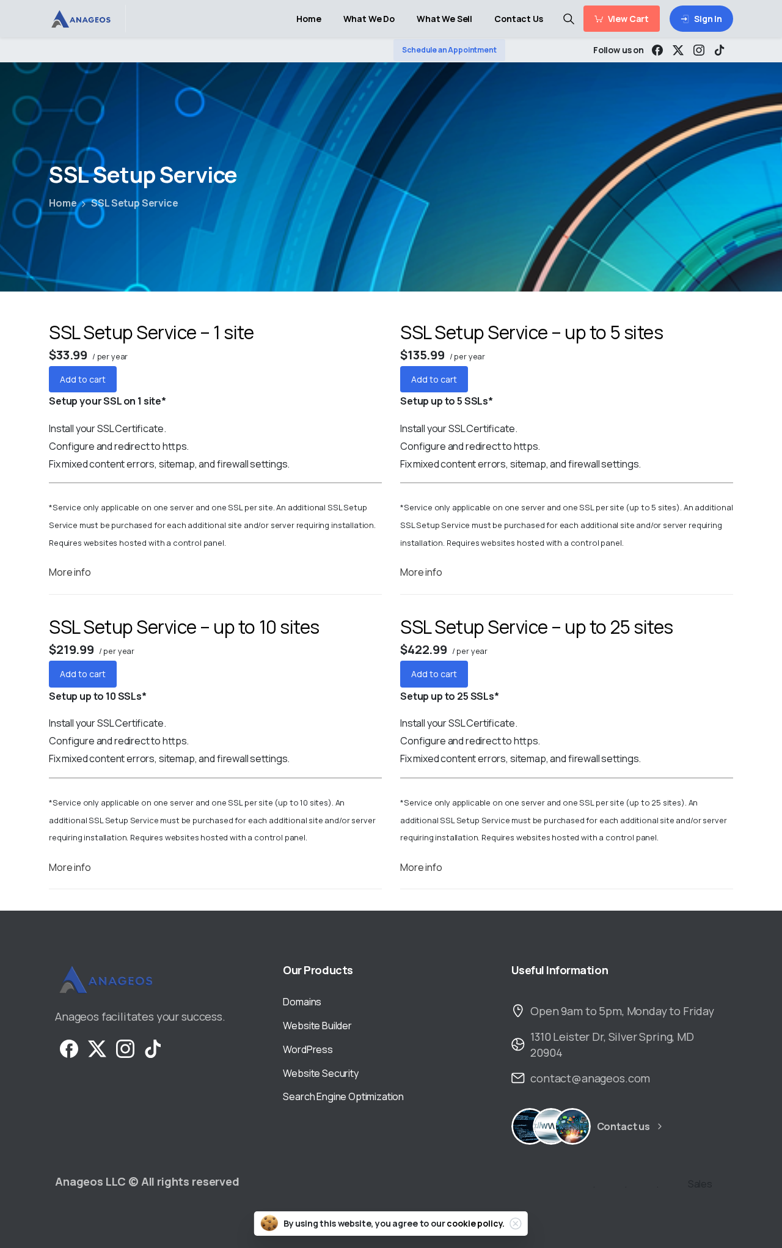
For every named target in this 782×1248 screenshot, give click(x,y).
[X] (678, 50)
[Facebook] (657, 50)
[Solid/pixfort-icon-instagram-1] (125, 1048)
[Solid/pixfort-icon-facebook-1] (69, 1048)
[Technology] (529, 1126)
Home (62, 203)
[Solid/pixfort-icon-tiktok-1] (153, 1048)
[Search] (568, 18)
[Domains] (551, 1126)
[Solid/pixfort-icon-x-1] (97, 1048)
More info (70, 572)
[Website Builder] (572, 1126)
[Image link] (105, 979)
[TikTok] (719, 50)
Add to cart (83, 379)
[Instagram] (699, 50)
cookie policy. (476, 1223)
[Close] (516, 1223)
